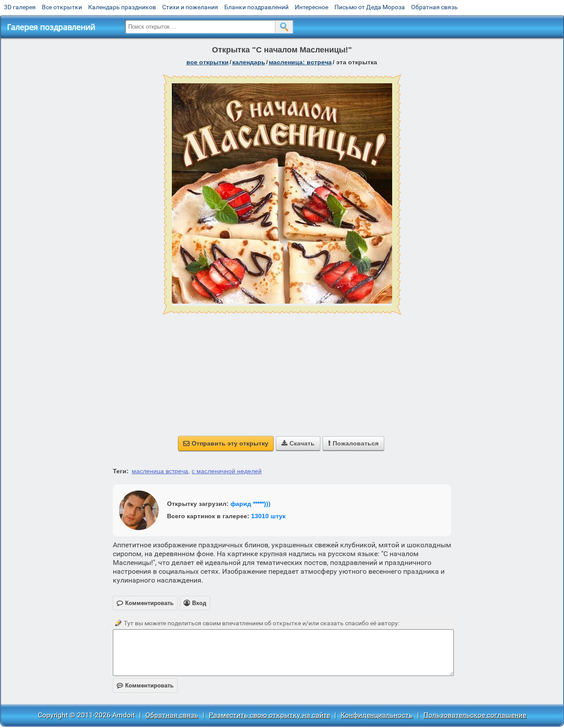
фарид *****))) (250, 503)
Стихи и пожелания (190, 7)
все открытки (207, 62)
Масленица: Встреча (300, 62)
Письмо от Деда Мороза (369, 7)
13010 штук (268, 516)
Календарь (248, 62)
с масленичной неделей (227, 471)
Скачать (298, 443)
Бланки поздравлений (256, 7)
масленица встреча (160, 471)
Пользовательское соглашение (474, 715)
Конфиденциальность (377, 715)
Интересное (311, 7)
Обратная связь (434, 7)
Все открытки (62, 7)
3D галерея (20, 7)
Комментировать (145, 685)
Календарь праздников (122, 7)
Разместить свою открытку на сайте (269, 715)
